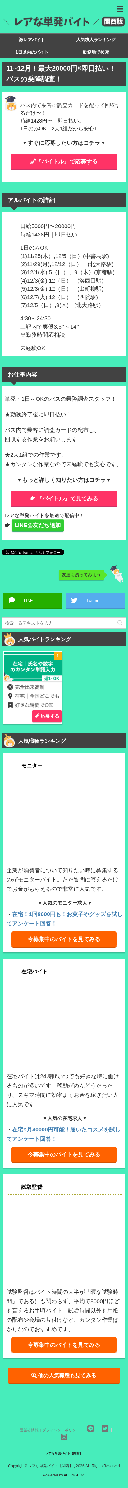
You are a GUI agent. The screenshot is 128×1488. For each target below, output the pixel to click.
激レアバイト (32, 39)
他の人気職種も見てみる (66, 1375)
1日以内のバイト (32, 51)
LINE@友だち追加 (38, 525)
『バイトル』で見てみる (67, 498)
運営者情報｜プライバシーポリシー (50, 1430)
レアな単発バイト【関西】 (64, 1453)
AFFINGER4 (74, 1475)
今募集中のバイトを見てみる (64, 939)
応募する (49, 715)
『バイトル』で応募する (67, 161)
